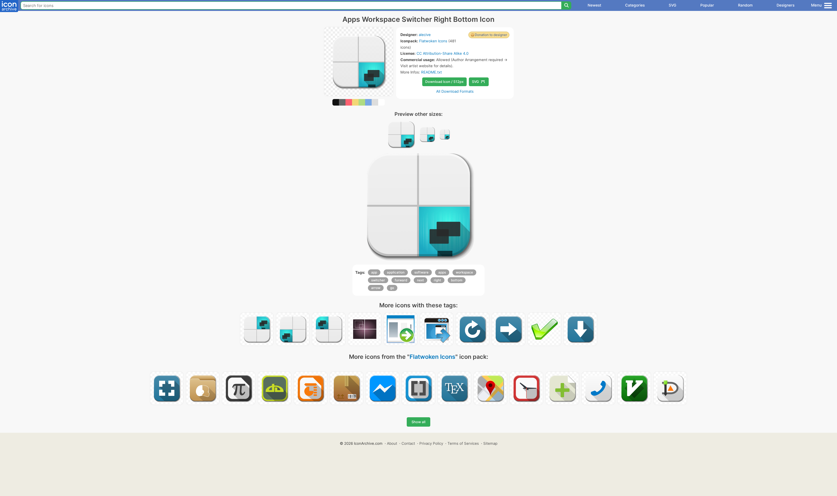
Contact (408, 443)
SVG (672, 5)
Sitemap (490, 443)
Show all (418, 422)
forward (401, 280)
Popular (707, 5)
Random (745, 5)
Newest (594, 5)
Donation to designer (491, 35)
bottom (456, 280)
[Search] (566, 5)
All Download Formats (455, 91)
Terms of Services (463, 443)
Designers (785, 5)
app (374, 272)
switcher (378, 280)
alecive (425, 34)
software (421, 272)
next (420, 280)
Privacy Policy (431, 443)
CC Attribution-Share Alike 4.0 (442, 53)
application (396, 272)
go (392, 288)
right (437, 280)
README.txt (431, 72)
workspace (464, 272)
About (392, 443)
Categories (635, 5)
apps (442, 272)
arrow (375, 288)
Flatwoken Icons (433, 41)
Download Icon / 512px (444, 81)
